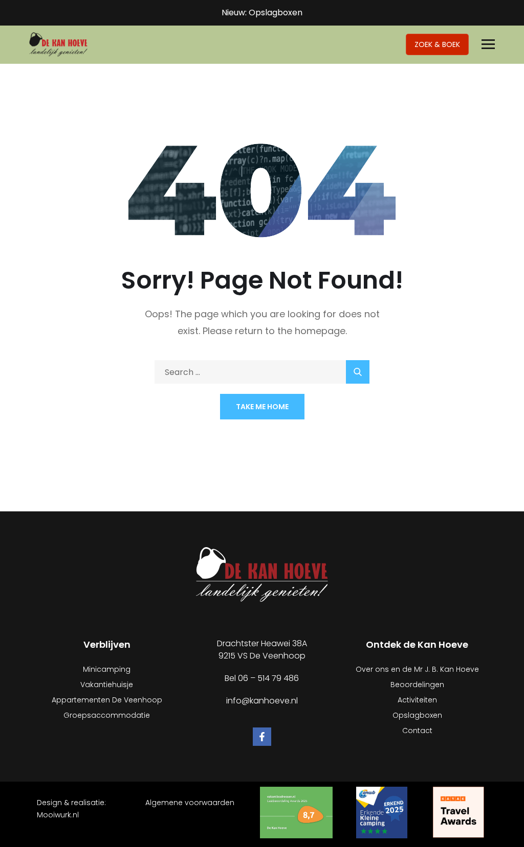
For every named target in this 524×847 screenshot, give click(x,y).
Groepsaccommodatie (106, 715)
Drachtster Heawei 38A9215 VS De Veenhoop (262, 650)
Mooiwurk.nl (58, 815)
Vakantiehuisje (106, 684)
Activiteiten (417, 700)
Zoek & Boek (437, 44)
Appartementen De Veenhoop (107, 700)
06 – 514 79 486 (268, 678)
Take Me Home (262, 407)
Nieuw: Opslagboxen (262, 12)
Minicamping (106, 669)
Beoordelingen (417, 684)
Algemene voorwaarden (189, 802)
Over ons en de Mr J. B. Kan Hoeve (417, 669)
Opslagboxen (417, 715)
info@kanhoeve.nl (262, 701)
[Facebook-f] (262, 736)
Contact (417, 730)
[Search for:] (262, 372)
